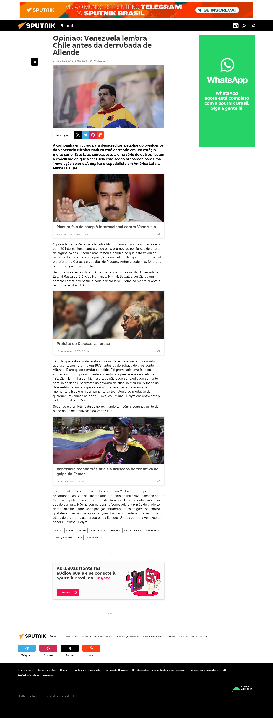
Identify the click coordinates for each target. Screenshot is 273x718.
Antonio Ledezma (132, 530)
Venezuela (115, 530)
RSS (225, 670)
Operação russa (128, 636)
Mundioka (71, 636)
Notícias (82, 530)
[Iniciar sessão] (244, 25)
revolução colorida (64, 537)
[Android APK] (242, 689)
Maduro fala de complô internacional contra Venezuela (106, 226)
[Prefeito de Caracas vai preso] (108, 315)
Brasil (171, 636)
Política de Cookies (116, 670)
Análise (69, 530)
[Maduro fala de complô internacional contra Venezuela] (108, 198)
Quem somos (25, 670)
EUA (80, 537)
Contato (64, 670)
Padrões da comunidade (204, 670)
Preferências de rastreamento (35, 675)
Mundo (58, 530)
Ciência (183, 636)
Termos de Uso (47, 670)
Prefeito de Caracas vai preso (83, 343)
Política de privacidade (87, 670)
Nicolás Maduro (94, 537)
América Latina (97, 530)
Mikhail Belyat (152, 530)
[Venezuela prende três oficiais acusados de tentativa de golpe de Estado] (108, 440)
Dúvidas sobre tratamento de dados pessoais (158, 670)
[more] (158, 234)
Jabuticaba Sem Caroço (97, 636)
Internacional (153, 636)
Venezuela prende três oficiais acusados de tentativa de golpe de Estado (107, 471)
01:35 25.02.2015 (63, 60)
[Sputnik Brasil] (38, 30)
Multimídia (199, 636)
